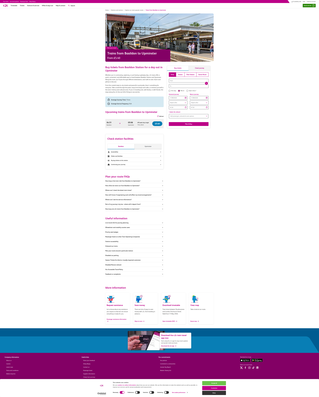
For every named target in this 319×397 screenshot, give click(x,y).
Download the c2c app (167, 346)
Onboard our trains (111, 246)
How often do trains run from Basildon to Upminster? (122, 185)
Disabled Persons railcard (113, 265)
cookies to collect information (127, 385)
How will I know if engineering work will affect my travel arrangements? (128, 195)
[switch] (137, 392)
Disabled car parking (112, 255)
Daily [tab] (172, 74)
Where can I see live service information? (118, 199)
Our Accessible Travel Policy (114, 269)
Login (304, 1)
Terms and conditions (12, 370)
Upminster (148, 146)
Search (73, 5)
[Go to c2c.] (107, 10)
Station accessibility (111, 241)
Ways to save (139, 321)
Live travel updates (14, 1)
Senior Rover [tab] (202, 74)
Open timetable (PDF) (168, 321)
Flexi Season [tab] (190, 74)
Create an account (311, 1)
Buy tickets (5, 1)
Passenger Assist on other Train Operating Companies (122, 237)
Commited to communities (167, 364)
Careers (8, 364)
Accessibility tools (297, 1)
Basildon (121, 146)
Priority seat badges (111, 232)
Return (182, 90)
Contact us (86, 367)
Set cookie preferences (178, 392)
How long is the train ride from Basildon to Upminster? (122, 181)
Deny (214, 393)
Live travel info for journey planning (116, 223)
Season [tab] (180, 74)
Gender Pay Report (165, 367)
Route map (193, 321)
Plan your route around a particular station (119, 251)
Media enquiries (10, 374)
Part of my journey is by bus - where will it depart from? (123, 204)
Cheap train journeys (89, 377)
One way (173, 90)
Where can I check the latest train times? (118, 190)
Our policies (163, 360)
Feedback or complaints (113, 274)
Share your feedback (89, 360)
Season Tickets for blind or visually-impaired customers (123, 260)
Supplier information (89, 374)
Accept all (214, 383)
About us (8, 360)
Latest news (9, 367)
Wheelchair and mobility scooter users (117, 227)
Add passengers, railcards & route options (182, 116)
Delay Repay (32, 1)
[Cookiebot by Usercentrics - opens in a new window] (102, 394)
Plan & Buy (188, 124)
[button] (178, 102)
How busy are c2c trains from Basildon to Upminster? (122, 209)
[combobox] (189, 81)
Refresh (161, 116)
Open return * (193, 90)
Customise (214, 388)
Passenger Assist (24, 1)
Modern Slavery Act (165, 370)
